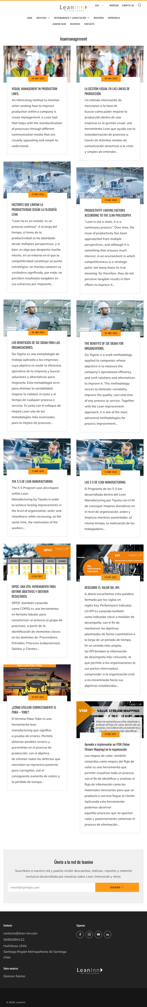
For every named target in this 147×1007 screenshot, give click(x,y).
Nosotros (99, 17)
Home (29, 17)
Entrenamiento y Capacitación (70, 17)
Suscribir (115, 887)
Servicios (41, 17)
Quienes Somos (14, 976)
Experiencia (114, 17)
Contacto (89, 23)
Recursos (75, 23)
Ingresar (114, 5)
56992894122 (13, 939)
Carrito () (128, 5)
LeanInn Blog (59, 23)
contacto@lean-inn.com (20, 933)
